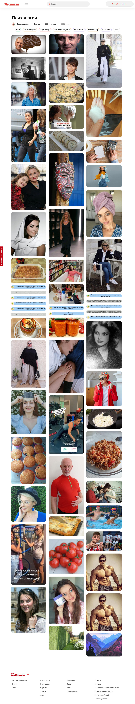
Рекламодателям (101, 699)
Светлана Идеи (23, 24)
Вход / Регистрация (119, 4)
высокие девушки (30, 30)
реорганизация (45, 30)
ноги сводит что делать (62, 30)
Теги (69, 688)
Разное (37, 24)
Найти (80, 4)
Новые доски (45, 684)
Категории (71, 680)
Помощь (97, 680)
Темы (69, 684)
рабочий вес (106, 30)
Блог (14, 688)
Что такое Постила (19, 680)
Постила (11, 4)
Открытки (43, 688)
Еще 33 (116, 30)
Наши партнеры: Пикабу (103, 691)
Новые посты (45, 680)
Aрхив (42, 695)
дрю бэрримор (93, 30)
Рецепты (43, 691)
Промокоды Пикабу (102, 695)
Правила (97, 684)
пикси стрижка (79, 30)
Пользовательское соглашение (106, 688)
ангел (18, 30)
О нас (14, 684)
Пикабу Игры (72, 691)
